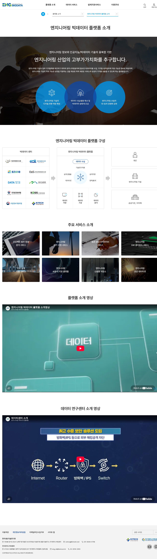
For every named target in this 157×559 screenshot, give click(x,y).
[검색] (144, 5)
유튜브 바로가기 (149, 547)
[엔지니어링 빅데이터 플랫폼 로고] (12, 4)
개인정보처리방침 (19, 532)
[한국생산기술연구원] (132, 539)
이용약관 (5, 532)
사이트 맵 (51, 532)
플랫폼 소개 (50, 4)
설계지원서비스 (94, 4)
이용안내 (115, 4)
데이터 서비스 (71, 4)
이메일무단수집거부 (36, 532)
